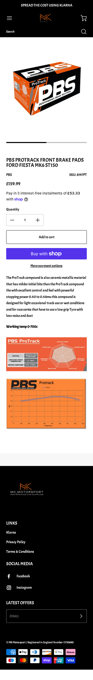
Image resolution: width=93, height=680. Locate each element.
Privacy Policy (16, 542)
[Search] (81, 31)
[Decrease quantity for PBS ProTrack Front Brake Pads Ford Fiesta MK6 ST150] (12, 220)
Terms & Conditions (20, 551)
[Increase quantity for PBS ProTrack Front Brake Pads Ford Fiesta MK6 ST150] (37, 220)
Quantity (12, 209)
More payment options (46, 266)
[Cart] (81, 18)
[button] (12, 18)
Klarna (11, 532)
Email (14, 616)
